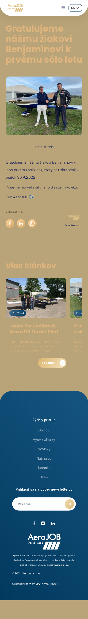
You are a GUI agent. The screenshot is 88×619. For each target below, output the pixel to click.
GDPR (44, 477)
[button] (63, 8)
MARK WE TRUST (46, 583)
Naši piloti (44, 458)
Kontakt (44, 468)
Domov (44, 430)
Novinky (44, 449)
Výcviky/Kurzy (44, 440)
